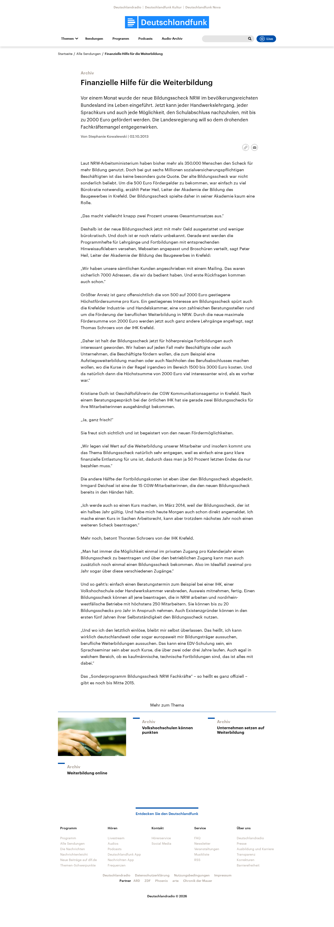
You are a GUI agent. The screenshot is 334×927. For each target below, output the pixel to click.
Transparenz (246, 854)
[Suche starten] (249, 38)
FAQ (197, 838)
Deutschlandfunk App (124, 854)
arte (175, 881)
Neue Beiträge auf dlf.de (78, 860)
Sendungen (94, 38)
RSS (197, 860)
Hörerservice (161, 838)
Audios (113, 843)
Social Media (161, 843)
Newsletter (202, 843)
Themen (67, 38)
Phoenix (161, 881)
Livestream (116, 838)
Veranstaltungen (206, 849)
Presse (242, 843)
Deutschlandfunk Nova (203, 7)
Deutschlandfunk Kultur (163, 7)
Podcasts (145, 38)
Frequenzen (117, 865)
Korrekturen (245, 860)
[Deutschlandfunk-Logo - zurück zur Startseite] (167, 22)
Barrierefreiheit (248, 865)
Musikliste (201, 854)
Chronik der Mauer (197, 881)
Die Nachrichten (72, 849)
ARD (136, 881)
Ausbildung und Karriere (255, 849)
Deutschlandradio (127, 7)
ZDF (148, 881)
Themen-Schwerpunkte (78, 865)
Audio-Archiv (172, 38)
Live (270, 38)
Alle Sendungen (88, 54)
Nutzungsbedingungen (192, 875)
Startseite (65, 54)
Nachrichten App (121, 860)
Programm (120, 38)
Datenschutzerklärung (152, 875)
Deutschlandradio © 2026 (167, 896)
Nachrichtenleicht (74, 854)
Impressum (223, 875)
